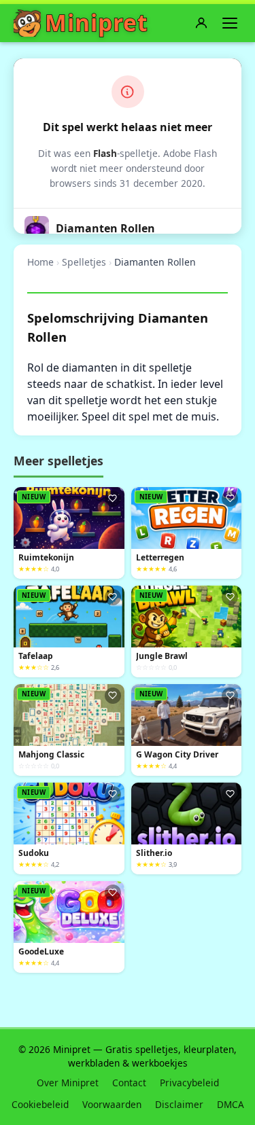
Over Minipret (68, 1082)
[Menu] (229, 23)
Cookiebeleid (40, 1104)
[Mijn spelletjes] (201, 23)
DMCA (230, 1104)
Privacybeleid (189, 1082)
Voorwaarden (111, 1104)
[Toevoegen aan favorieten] (113, 498)
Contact (129, 1082)
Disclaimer (179, 1104)
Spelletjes (84, 261)
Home (40, 261)
